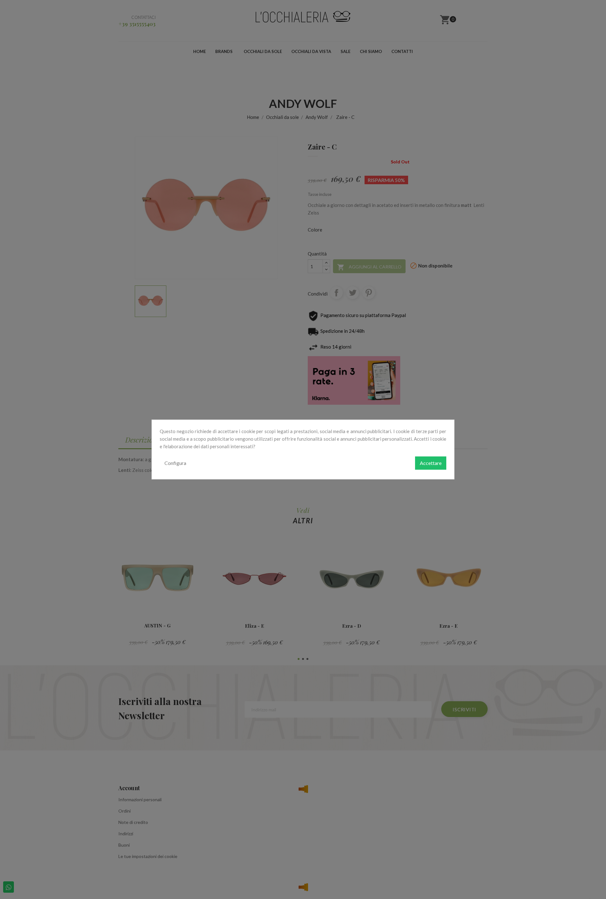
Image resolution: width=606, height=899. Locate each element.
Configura (175, 463)
